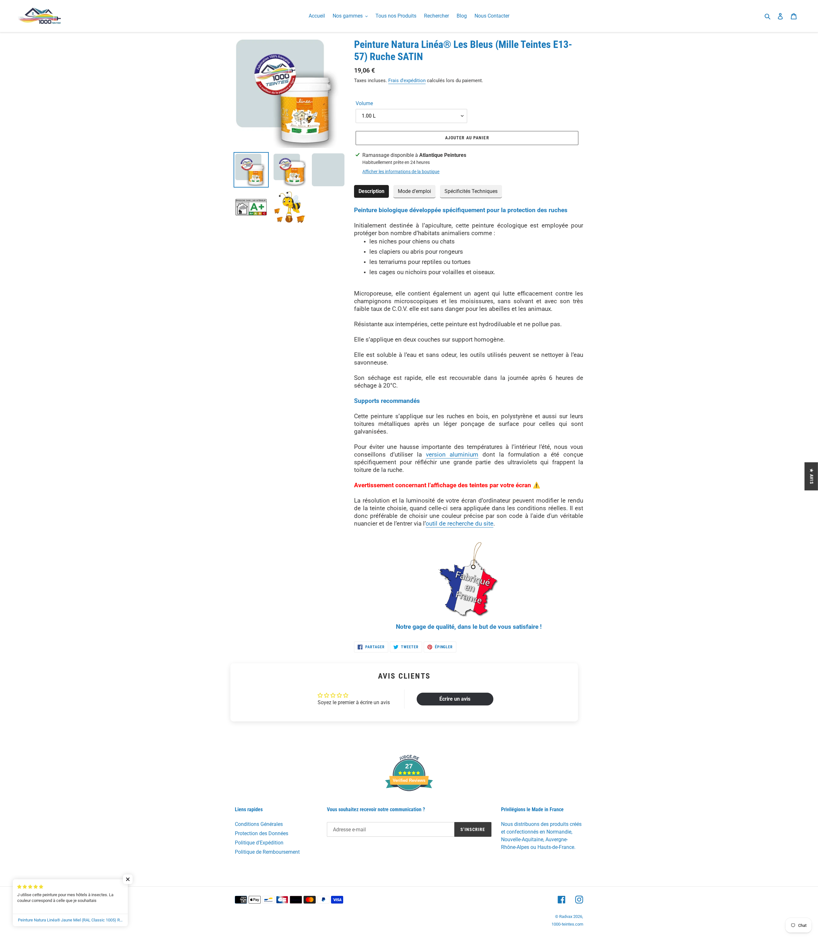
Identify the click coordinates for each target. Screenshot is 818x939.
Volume (364, 103)
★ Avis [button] (811, 476)
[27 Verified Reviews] (409, 802)
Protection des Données (261, 833)
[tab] (371, 191)
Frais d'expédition (407, 80)
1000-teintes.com (567, 924)
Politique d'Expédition (259, 843)
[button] (128, 879)
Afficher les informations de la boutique (400, 171)
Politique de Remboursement (267, 852)
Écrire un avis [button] (454, 699)
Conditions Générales (259, 824)
